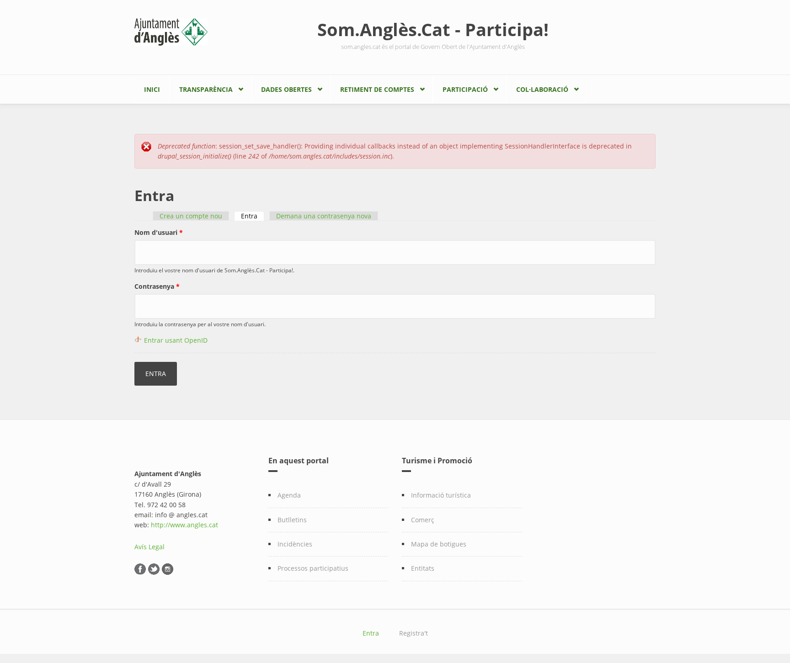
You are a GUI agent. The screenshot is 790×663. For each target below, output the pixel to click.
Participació (465, 89)
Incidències (295, 544)
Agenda (289, 495)
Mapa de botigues (438, 544)
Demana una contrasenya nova (323, 216)
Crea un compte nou (191, 216)
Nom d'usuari (158, 232)
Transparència (206, 89)
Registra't (413, 633)
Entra (252, 216)
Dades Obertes (286, 89)
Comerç (422, 519)
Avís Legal (149, 546)
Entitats (422, 568)
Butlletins (292, 519)
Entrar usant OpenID (176, 340)
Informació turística (441, 495)
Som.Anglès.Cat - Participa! (433, 29)
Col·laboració (542, 89)
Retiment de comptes (377, 89)
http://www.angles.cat (184, 524)
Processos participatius (313, 568)
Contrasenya (157, 286)
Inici (152, 89)
